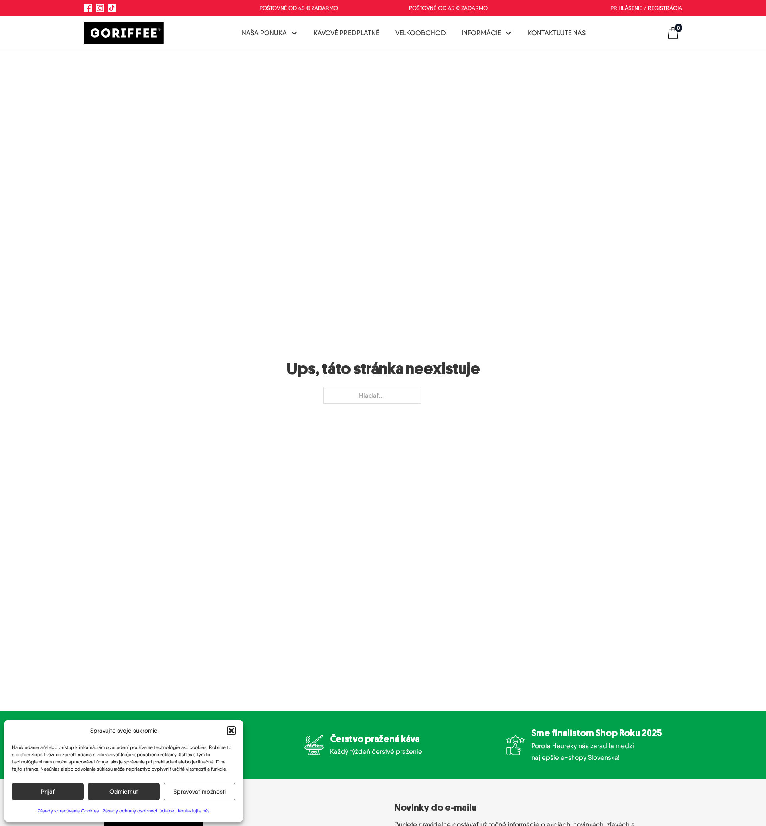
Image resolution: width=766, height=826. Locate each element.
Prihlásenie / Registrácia (646, 8)
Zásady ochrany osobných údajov (138, 811)
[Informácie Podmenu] (508, 33)
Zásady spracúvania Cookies (68, 811)
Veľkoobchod (420, 33)
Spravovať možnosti (200, 791)
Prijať (48, 791)
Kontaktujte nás (194, 811)
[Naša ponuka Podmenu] (294, 33)
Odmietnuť (123, 791)
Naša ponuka (264, 33)
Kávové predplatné (346, 33)
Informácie (481, 33)
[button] (231, 731)
